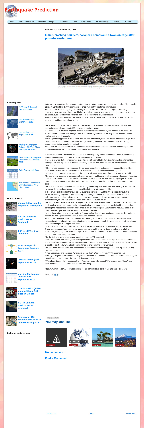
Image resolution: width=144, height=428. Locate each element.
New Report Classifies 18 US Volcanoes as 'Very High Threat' (29, 185)
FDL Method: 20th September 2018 (26, 121)
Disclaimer (117, 22)
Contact (128, 22)
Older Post (130, 414)
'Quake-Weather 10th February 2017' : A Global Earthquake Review (29, 147)
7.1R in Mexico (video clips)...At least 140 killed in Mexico (29, 291)
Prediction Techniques (46, 22)
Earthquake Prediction (32, 10)
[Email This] (48, 318)
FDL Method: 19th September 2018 (26, 133)
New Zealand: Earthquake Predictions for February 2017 (30, 159)
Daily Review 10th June (29, 170)
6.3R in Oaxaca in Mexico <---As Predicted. (27, 219)
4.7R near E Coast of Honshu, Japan (28, 108)
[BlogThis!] (50, 318)
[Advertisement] (91, 96)
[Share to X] (53, 318)
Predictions (64, 22)
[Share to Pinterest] (58, 318)
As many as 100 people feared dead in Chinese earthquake (29, 320)
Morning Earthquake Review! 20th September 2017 (28, 277)
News (75, 22)
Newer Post (52, 414)
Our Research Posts (26, 22)
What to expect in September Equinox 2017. (28, 248)
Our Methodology (101, 22)
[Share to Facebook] (56, 318)
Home (11, 22)
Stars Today (86, 22)
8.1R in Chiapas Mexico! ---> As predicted (26, 305)
